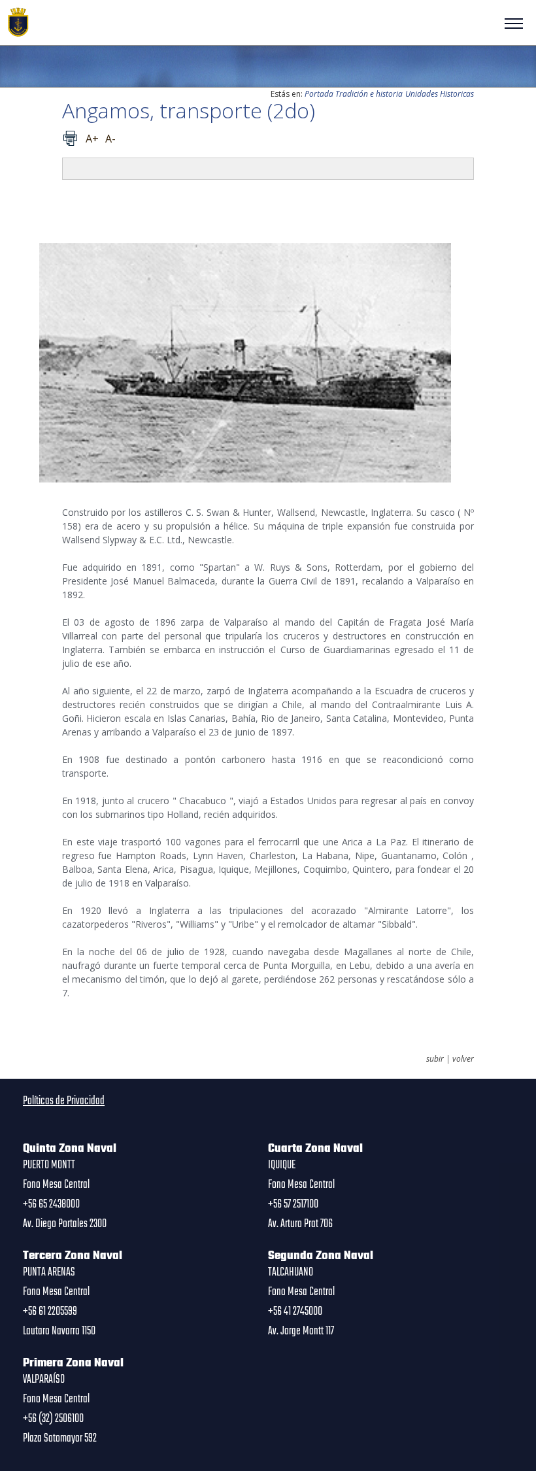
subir (435, 1059)
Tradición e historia (369, 93)
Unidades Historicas (439, 93)
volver (463, 1059)
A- (110, 138)
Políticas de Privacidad (64, 1101)
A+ (92, 138)
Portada (319, 93)
